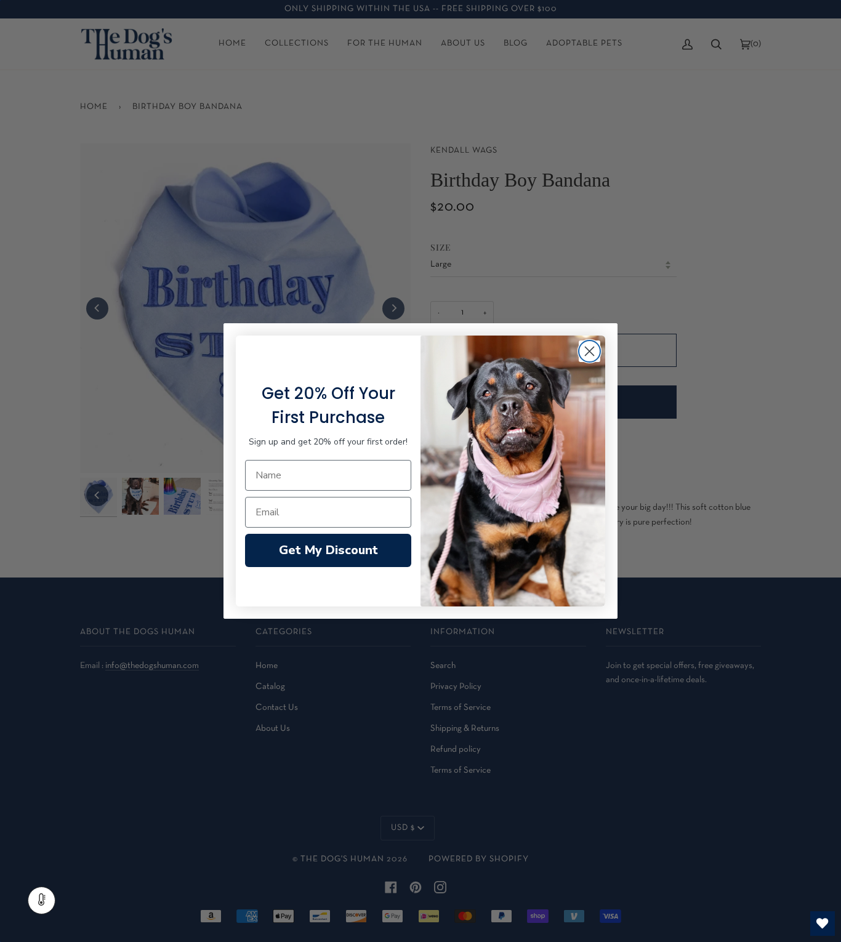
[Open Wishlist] (822, 923)
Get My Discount (328, 550)
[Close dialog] (589, 351)
